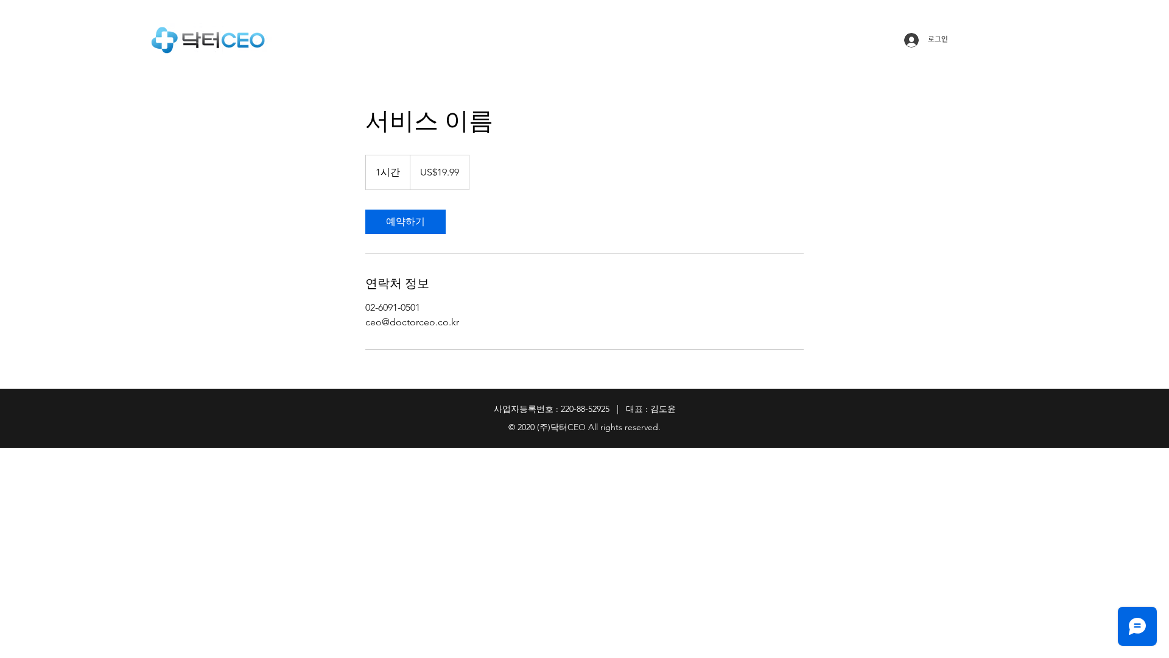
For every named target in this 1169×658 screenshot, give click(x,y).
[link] (405, 222)
